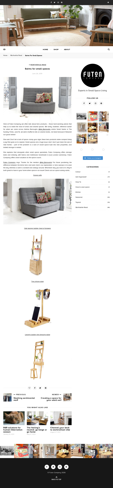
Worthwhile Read (16, 55)
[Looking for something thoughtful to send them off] (93, 127)
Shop (56, 49)
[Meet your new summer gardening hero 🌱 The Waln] (104, 150)
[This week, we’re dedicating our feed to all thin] (82, 139)
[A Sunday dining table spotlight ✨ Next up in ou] (93, 139)
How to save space (82, 187)
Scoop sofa (37, 175)
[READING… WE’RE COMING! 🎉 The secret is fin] (93, 150)
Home (45, 49)
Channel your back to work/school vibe (60, 428)
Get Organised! (80, 177)
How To (78, 182)
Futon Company (9, 162)
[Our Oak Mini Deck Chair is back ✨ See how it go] (82, 150)
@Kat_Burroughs (45, 129)
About (67, 49)
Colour (77, 172)
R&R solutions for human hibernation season (13, 429)
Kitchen (78, 192)
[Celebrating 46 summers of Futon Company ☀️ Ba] (82, 116)
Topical (78, 202)
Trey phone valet (37, 281)
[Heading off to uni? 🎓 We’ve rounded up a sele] (104, 127)
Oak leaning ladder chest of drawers (37, 228)
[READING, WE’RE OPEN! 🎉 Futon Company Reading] (104, 139)
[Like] (29, 388)
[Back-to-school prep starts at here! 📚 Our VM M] (104, 116)
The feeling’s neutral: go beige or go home (37, 429)
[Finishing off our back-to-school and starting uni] (93, 116)
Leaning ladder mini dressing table (37, 335)
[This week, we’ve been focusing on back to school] (82, 127)
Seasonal (78, 197)
